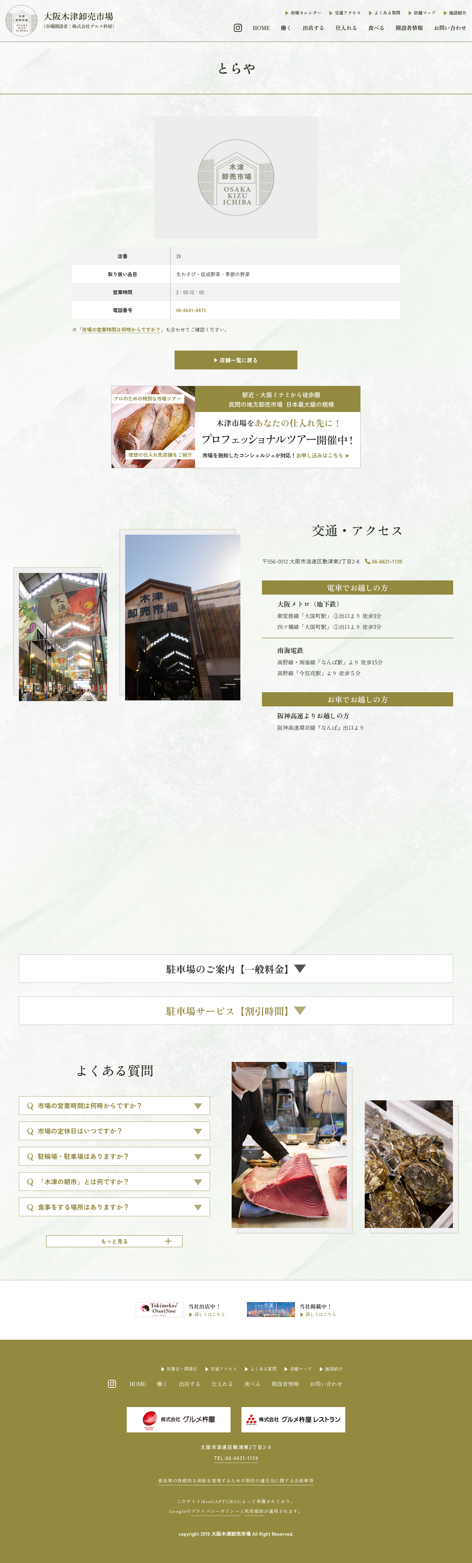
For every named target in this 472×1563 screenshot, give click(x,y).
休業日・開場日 (182, 1368)
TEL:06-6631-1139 (236, 1457)
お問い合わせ (450, 28)
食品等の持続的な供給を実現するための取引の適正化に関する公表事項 (236, 1480)
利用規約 (254, 1511)
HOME (261, 28)
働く (286, 28)
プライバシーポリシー (215, 1511)
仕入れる (346, 28)
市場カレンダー (306, 12)
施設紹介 (458, 12)
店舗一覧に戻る (239, 360)
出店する (313, 28)
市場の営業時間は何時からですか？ (121, 329)
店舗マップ (425, 12)
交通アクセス (348, 12)
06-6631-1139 (387, 561)
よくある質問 (387, 12)
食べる (376, 28)
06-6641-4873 (191, 310)
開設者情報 (409, 28)
